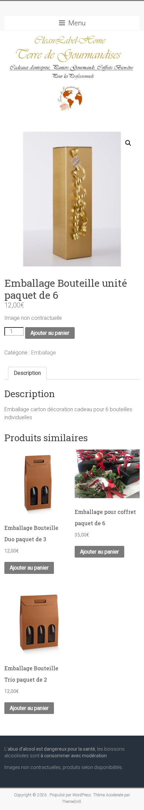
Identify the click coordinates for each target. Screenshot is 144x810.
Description (27, 373)
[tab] (27, 373)
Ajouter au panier (49, 333)
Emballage (43, 352)
